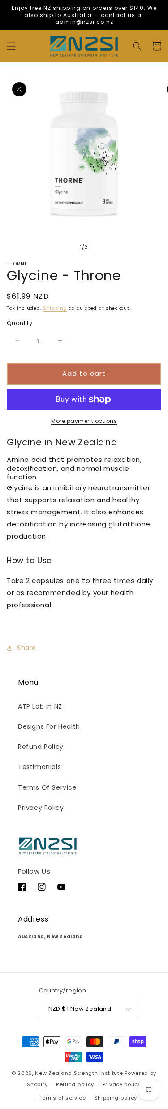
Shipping (55, 308)
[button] (11, 46)
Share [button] (26, 647)
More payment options (84, 421)
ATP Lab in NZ (40, 706)
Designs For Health (49, 726)
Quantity (19, 323)
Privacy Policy (41, 807)
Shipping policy (116, 1097)
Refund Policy (41, 746)
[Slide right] (104, 247)
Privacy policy (122, 1084)
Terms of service (62, 1097)
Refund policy (75, 1084)
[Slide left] (64, 247)
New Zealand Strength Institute (79, 1073)
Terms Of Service (47, 787)
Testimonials (39, 766)
